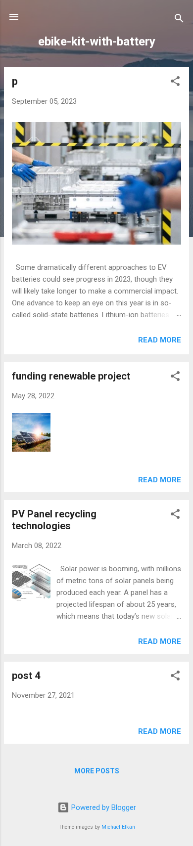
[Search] (179, 20)
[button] (175, 82)
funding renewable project (71, 376)
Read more (159, 340)
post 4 (26, 675)
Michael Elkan (118, 827)
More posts (96, 771)
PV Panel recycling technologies (54, 520)
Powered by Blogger (102, 807)
